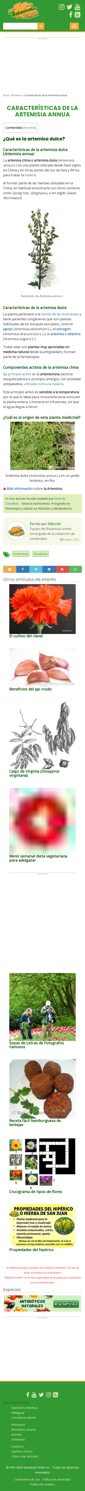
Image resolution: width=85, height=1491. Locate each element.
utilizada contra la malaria (43, 384)
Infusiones (18, 1425)
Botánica (16, 95)
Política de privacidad (56, 1479)
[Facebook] (28, 1396)
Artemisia (20, 554)
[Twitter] (41, 1396)
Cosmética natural (23, 1418)
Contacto (17, 1446)
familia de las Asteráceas (60, 314)
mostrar (29, 128)
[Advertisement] (42, 67)
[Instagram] (48, 1396)
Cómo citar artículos (24, 1456)
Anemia (16, 1434)
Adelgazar (18, 1413)
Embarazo (18, 1439)
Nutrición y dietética (24, 1408)
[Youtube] (34, 1396)
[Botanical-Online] (23, 10)
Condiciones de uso (27, 1479)
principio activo (19, 374)
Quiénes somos (21, 1451)
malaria (30, 175)
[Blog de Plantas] (55, 1396)
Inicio (6, 95)
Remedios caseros (23, 1429)
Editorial (54, 524)
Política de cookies (42, 1484)
